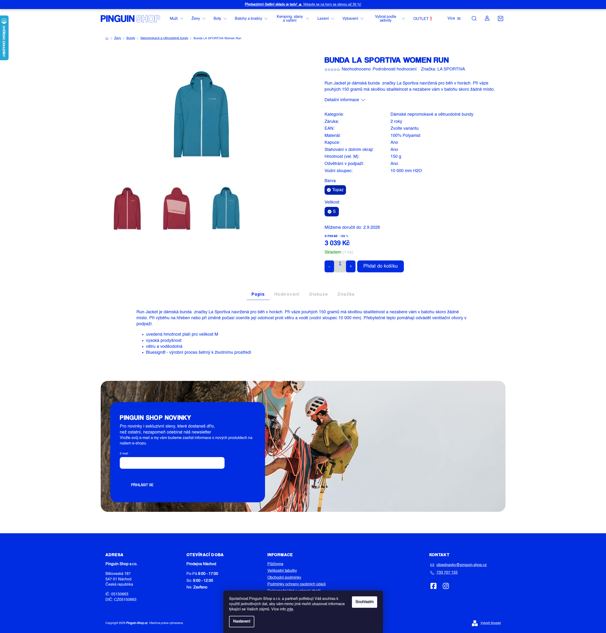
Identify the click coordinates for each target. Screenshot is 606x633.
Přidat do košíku (380, 266)
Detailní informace (342, 100)
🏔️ (303, 4)
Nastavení (241, 621)
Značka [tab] (346, 294)
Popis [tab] (258, 294)
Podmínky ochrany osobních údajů (296, 584)
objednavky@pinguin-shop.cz (461, 565)
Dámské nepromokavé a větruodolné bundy (432, 114)
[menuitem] (176, 19)
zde (290, 609)
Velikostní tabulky (282, 571)
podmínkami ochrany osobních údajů (194, 474)
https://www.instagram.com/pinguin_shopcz (445, 586)
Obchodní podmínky (284, 578)
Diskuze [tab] (318, 294)
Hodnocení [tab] (287, 294)
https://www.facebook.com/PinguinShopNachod (433, 586)
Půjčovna (275, 564)
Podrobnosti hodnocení (395, 69)
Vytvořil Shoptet (491, 623)
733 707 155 (447, 573)
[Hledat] (474, 18)
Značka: (443, 69)
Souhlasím (365, 602)
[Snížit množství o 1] (329, 266)
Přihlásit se (142, 485)
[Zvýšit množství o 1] (351, 266)
